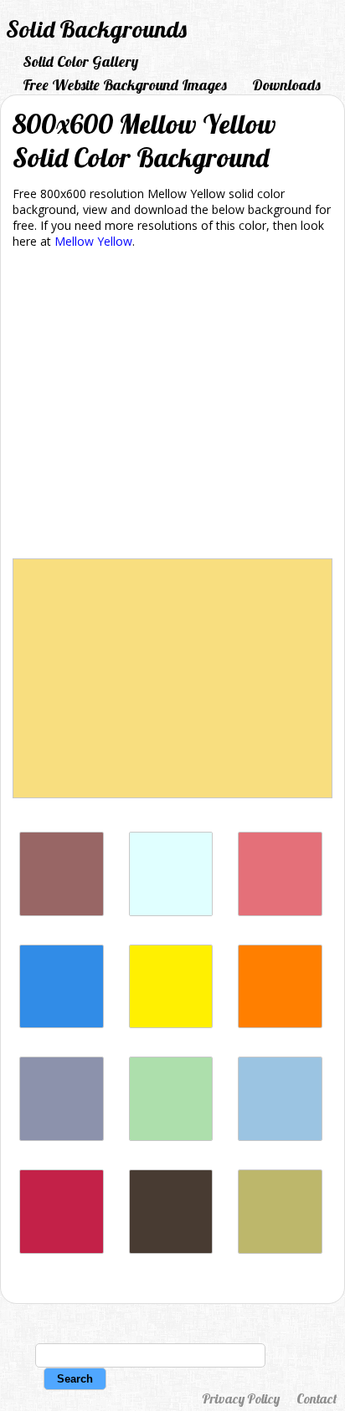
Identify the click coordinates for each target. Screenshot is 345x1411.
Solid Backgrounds (96, 28)
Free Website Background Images (125, 84)
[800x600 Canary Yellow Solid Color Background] (171, 1024)
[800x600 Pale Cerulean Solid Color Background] (280, 1136)
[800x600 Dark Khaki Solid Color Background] (280, 1249)
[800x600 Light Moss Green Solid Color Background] (171, 1136)
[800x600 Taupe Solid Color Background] (171, 1249)
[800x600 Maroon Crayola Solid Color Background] (61, 1249)
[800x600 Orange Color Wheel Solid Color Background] (280, 1024)
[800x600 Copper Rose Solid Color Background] (61, 911)
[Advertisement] (172, 406)
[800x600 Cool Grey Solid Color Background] (61, 1136)
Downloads (286, 84)
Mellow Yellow (93, 241)
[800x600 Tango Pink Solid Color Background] (280, 911)
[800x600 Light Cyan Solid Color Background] (171, 911)
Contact (316, 1398)
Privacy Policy (241, 1398)
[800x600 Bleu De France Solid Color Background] (61, 1024)
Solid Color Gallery (80, 61)
